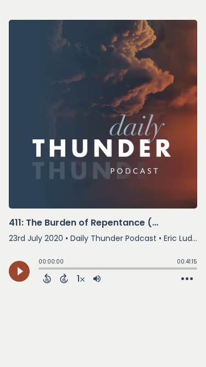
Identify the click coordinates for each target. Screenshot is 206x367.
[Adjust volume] (97, 278)
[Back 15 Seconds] (46, 278)
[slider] (41, 269)
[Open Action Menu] (187, 279)
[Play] (19, 271)
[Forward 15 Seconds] (64, 278)
